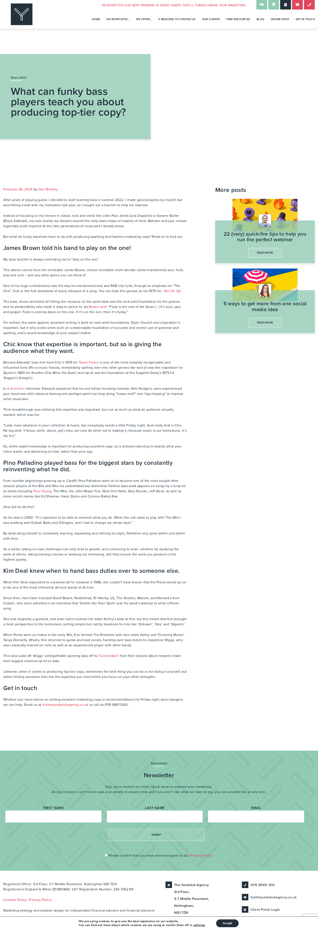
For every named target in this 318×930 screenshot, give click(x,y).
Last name (154, 808)
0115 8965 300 (263, 885)
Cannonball (108, 656)
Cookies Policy (15, 900)
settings (199, 925)
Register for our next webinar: (174, 5)
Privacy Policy (201, 855)
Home (96, 19)
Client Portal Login (265, 909)
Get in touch (305, 19)
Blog (260, 19)
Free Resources (238, 19)
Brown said (97, 307)
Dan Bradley (48, 189)
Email (256, 808)
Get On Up (172, 291)
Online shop (280, 19)
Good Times (88, 362)
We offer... (144, 19)
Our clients (211, 19)
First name (53, 808)
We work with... (118, 19)
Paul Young (42, 491)
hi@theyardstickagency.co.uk (65, 705)
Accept (227, 923)
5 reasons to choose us (177, 19)
